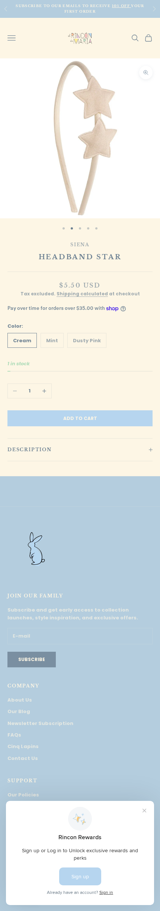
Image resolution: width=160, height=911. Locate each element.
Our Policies (23, 794)
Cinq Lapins (23, 746)
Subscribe (31, 659)
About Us (19, 699)
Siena (80, 244)
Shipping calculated (82, 294)
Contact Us (22, 758)
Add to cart (80, 418)
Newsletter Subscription (40, 723)
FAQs (14, 734)
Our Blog (18, 711)
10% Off (121, 6)
